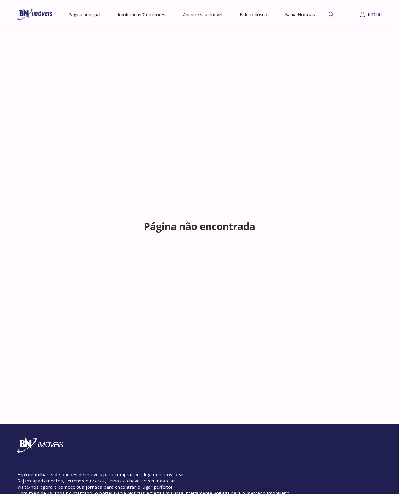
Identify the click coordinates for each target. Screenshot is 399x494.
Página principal (84, 14)
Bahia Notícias (300, 14)
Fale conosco (253, 14)
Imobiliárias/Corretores (141, 14)
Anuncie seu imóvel (203, 14)
